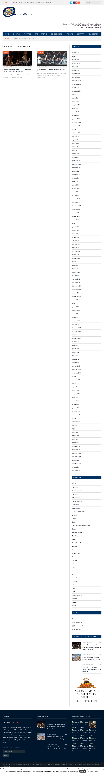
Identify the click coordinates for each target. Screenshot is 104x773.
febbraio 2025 (76, 115)
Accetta (82, 771)
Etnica (74, 539)
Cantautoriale (76, 508)
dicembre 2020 (76, 286)
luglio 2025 (75, 98)
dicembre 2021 (76, 247)
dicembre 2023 (76, 164)
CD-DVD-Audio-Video (78, 511)
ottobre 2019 (75, 335)
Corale (74, 518)
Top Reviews (92, 636)
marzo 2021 (75, 275)
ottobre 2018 (75, 376)
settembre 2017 (76, 422)
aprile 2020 (75, 314)
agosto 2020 (75, 300)
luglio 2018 (75, 387)
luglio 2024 (75, 140)
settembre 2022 (76, 216)
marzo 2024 (75, 153)
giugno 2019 (75, 348)
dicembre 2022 (76, 206)
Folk (73, 550)
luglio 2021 (75, 265)
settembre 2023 (76, 174)
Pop (73, 585)
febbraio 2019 (76, 362)
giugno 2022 (75, 227)
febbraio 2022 (76, 240)
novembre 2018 (76, 373)
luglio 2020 (75, 303)
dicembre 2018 (76, 369)
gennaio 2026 (76, 77)
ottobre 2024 (75, 129)
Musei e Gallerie (77, 571)
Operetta (74, 581)
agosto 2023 (75, 178)
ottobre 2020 (75, 293)
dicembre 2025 (76, 80)
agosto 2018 (75, 383)
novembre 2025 (76, 84)
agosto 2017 (75, 425)
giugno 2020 (75, 307)
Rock (73, 591)
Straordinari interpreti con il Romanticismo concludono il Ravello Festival (91, 647)
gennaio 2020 (76, 324)
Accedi (74, 619)
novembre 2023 (76, 167)
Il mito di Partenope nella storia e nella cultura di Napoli (91, 658)
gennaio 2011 (76, 470)
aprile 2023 (75, 192)
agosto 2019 (75, 342)
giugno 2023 (75, 185)
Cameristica (75, 504)
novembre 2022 (76, 209)
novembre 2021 (76, 251)
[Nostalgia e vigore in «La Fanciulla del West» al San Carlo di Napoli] (17, 59)
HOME (7, 34)
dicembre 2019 (76, 328)
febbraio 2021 (76, 279)
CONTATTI (80, 34)
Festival (74, 546)
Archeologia (75, 494)
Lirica (6, 52)
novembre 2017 (76, 415)
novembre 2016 (76, 456)
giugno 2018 (75, 390)
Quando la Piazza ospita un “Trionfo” (52, 70)
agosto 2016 (75, 467)
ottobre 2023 (75, 171)
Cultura (74, 522)
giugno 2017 (75, 432)
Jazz (73, 557)
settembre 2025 (76, 91)
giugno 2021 (75, 268)
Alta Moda (75, 484)
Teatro (74, 605)
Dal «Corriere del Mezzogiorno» (81, 525)
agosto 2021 (75, 261)
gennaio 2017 (76, 449)
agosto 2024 (75, 136)
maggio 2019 (76, 352)
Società (74, 602)
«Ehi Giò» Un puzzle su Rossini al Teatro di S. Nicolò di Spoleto (91, 669)
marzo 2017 (75, 442)
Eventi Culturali (76, 543)
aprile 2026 (75, 66)
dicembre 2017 (76, 411)
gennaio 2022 (76, 244)
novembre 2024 (76, 126)
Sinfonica (74, 598)
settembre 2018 (76, 380)
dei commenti (77, 626)
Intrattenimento (76, 553)
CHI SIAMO (16, 34)
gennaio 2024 (76, 160)
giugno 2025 (75, 101)
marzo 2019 (75, 359)
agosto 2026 (75, 52)
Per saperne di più (92, 771)
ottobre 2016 (75, 460)
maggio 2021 (76, 272)
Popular (76, 636)
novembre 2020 (76, 289)
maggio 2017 (76, 435)
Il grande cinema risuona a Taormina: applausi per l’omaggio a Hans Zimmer (32, 2)
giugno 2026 (75, 59)
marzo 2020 (75, 317)
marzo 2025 (75, 112)
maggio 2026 (76, 63)
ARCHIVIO (69, 34)
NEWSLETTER (93, 34)
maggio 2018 (76, 394)
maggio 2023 (76, 188)
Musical (74, 578)
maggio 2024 (76, 147)
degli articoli (77, 622)
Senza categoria (77, 595)
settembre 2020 (76, 296)
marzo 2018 (75, 401)
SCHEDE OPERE (56, 34)
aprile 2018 (75, 397)
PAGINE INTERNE (41, 34)
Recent (83, 636)
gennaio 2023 (76, 202)
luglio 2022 (75, 223)
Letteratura (75, 564)
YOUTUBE (27, 34)
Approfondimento (77, 491)
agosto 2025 (75, 94)
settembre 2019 (76, 338)
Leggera (74, 560)
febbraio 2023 (76, 199)
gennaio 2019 (76, 366)
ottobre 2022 (75, 213)
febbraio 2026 (76, 73)
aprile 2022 (75, 234)
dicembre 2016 (76, 453)
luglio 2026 (75, 56)
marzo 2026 (75, 70)
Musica (74, 574)
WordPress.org (76, 629)
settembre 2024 (76, 133)
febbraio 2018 (76, 404)
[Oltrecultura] (17, 11)
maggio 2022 (76, 230)
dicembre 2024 (76, 122)
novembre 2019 (76, 331)
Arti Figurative (76, 498)
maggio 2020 (76, 310)
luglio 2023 (75, 181)
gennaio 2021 (76, 282)
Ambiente (75, 487)
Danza (74, 529)
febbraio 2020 (76, 321)
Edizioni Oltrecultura (78, 532)
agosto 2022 (75, 220)
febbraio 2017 (76, 446)
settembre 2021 (76, 258)
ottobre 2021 (75, 254)
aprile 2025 (75, 108)
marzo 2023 (75, 195)
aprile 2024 (75, 150)
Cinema (74, 515)
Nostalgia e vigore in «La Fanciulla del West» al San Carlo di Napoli (17, 70)
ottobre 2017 (75, 418)
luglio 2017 (75, 428)
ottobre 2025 (75, 87)
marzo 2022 (75, 237)
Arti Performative (77, 501)
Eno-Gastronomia (77, 536)
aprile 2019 (75, 355)
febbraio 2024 (76, 157)
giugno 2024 (75, 143)
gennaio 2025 (76, 119)
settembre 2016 (76, 463)
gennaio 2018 (76, 408)
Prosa (73, 588)
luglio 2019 (75, 345)
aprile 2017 (75, 439)
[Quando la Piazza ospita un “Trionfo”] (52, 59)
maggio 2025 (76, 105)
